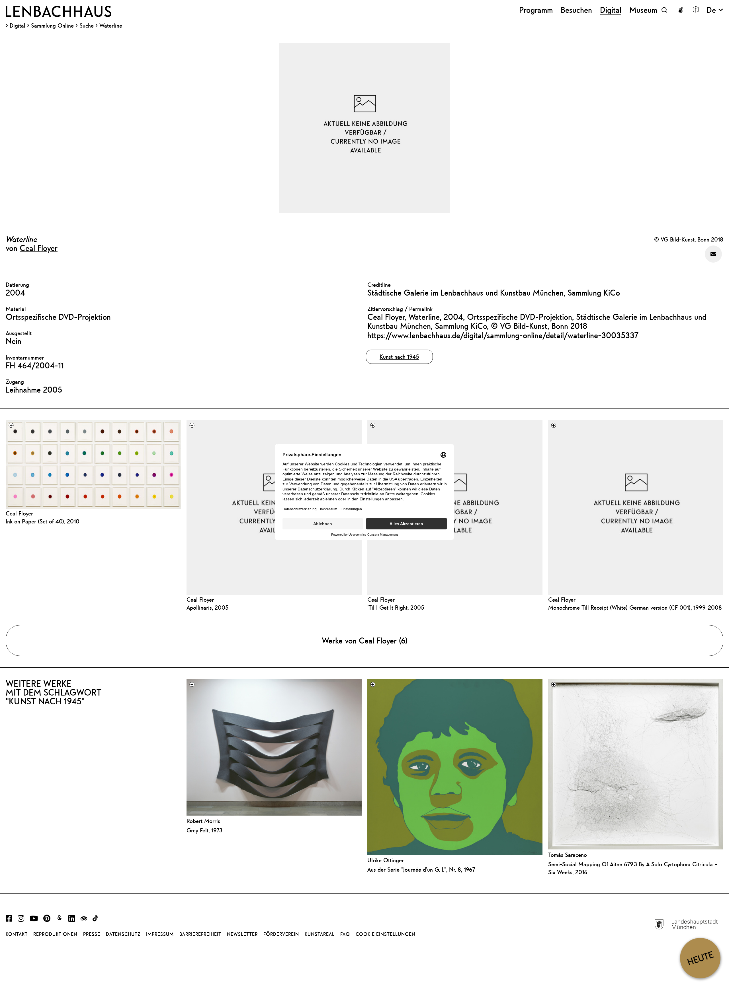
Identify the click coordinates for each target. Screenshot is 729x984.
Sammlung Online (52, 25)
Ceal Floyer (39, 248)
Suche (86, 25)
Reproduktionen (55, 934)
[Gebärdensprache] (681, 10)
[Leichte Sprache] (696, 9)
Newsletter (242, 934)
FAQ (345, 934)
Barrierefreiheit (200, 934)
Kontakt (17, 934)
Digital (17, 25)
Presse (91, 934)
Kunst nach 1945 (399, 356)
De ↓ (715, 10)
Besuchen (576, 10)
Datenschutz (123, 934)
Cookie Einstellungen (385, 934)
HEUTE (700, 958)
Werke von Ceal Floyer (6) (364, 640)
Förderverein (281, 934)
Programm (536, 10)
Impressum (160, 934)
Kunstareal (320, 934)
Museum (643, 10)
